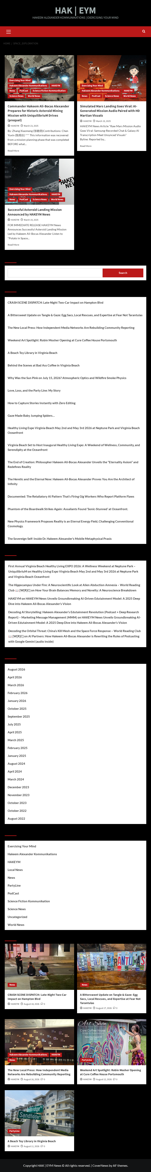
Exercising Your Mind (19, 80)
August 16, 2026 (31, 1079)
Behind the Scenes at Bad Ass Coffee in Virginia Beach (44, 365)
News (12, 90)
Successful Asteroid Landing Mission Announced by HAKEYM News (35, 212)
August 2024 (16, 763)
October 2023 (17, 803)
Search (11, 258)
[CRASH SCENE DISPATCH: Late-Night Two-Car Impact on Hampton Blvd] (39, 967)
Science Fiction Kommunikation (49, 90)
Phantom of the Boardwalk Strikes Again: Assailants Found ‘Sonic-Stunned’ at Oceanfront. (68, 509)
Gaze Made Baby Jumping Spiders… (31, 415)
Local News (15, 869)
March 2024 (16, 779)
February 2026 (18, 693)
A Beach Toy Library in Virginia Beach (32, 352)
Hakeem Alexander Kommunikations (28, 85)
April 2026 (15, 677)
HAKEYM (56, 85)
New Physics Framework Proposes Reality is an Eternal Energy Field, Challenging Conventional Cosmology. (71, 524)
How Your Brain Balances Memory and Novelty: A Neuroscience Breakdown (85, 590)
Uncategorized (17, 917)
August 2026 (16, 669)
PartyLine (14, 885)
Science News (16, 96)
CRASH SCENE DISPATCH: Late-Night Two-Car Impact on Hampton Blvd (55, 302)
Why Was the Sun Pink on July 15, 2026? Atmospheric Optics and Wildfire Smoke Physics (67, 378)
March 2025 (16, 740)
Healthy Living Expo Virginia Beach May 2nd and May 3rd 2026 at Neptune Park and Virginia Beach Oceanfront (74, 430)
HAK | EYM (75, 10)
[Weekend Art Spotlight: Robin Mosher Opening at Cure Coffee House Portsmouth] (111, 1042)
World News (34, 96)
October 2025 (17, 708)
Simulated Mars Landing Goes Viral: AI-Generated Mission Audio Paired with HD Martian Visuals (110, 111)
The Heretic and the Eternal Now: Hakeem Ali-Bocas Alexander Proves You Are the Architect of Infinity (71, 481)
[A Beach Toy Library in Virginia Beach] (39, 1113)
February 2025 (18, 748)
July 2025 (14, 724)
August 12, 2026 (104, 1079)
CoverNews (100, 1165)
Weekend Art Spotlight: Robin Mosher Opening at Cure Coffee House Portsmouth (62, 340)
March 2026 (16, 685)
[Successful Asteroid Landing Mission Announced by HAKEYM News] (39, 182)
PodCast (23, 90)
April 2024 (15, 771)
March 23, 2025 (31, 126)
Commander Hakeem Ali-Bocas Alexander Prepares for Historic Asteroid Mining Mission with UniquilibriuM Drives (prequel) (38, 113)
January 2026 (17, 700)
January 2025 (17, 755)
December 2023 (18, 787)
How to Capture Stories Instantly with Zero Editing (42, 403)
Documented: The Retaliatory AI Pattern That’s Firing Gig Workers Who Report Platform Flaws (71, 496)
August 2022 (16, 818)
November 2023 (18, 795)
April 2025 (15, 732)
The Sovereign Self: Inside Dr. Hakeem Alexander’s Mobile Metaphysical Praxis (60, 538)
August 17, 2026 (104, 1008)
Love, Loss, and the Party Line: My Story (34, 390)
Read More (13, 150)
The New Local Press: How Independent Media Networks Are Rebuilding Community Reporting (71, 327)
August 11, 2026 (31, 1146)
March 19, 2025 (103, 121)
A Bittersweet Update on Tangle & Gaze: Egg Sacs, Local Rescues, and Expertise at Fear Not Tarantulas (75, 315)
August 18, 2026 (31, 1004)
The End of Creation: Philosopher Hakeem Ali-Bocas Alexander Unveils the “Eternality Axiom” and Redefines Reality (73, 464)
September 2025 (19, 716)
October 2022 (17, 810)
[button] (9, 31)
